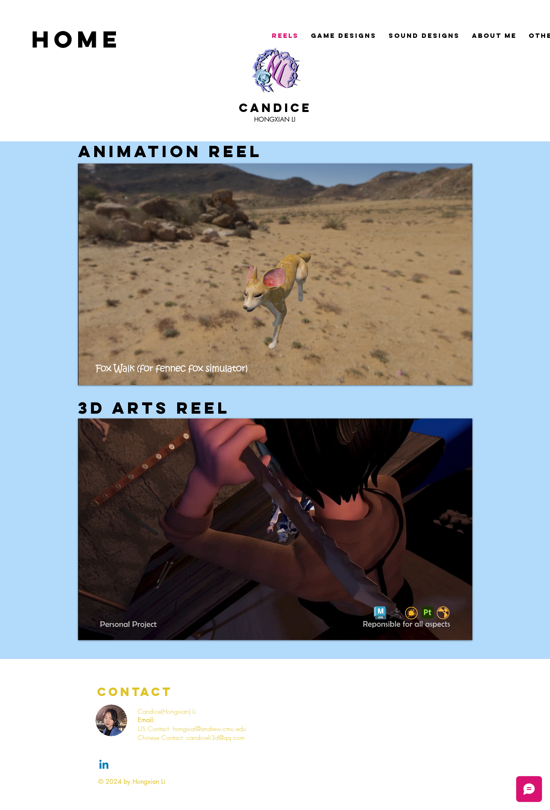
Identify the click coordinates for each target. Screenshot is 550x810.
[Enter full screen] (461, 374)
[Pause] (88, 374)
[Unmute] (102, 374)
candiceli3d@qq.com (215, 737)
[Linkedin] (104, 765)
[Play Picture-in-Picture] (447, 374)
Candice (275, 107)
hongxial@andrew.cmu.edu (209, 728)
